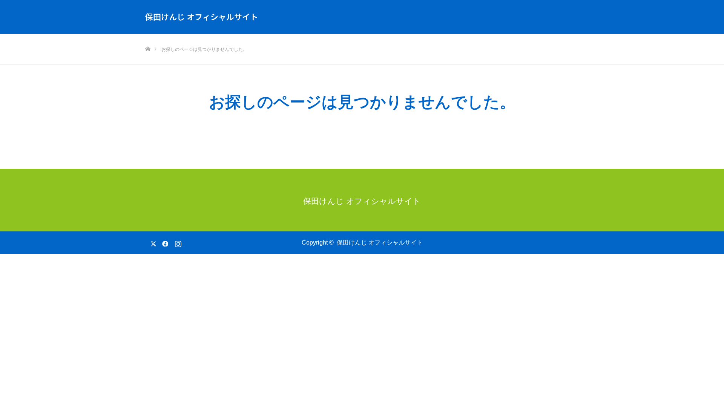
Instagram (177, 242)
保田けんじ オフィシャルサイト (201, 16)
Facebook (164, 242)
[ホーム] (147, 37)
